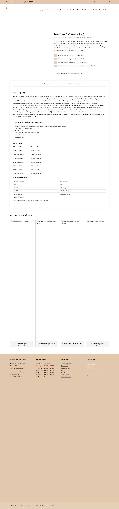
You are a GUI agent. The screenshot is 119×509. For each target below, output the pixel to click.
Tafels (63, 370)
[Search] (112, 10)
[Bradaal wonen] (16, 10)
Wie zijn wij (103, 2)
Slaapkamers (84, 23)
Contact (111, 2)
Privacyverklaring (56, 505)
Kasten (63, 372)
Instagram (93, 368)
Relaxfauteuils (66, 368)
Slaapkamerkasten (74, 73)
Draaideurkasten (92, 23)
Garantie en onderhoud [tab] (75, 84)
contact (34, 200)
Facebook (93, 364)
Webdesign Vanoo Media (42, 505)
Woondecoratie (66, 377)
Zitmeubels (64, 366)
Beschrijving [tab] (45, 84)
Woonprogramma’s (67, 363)
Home (95, 2)
